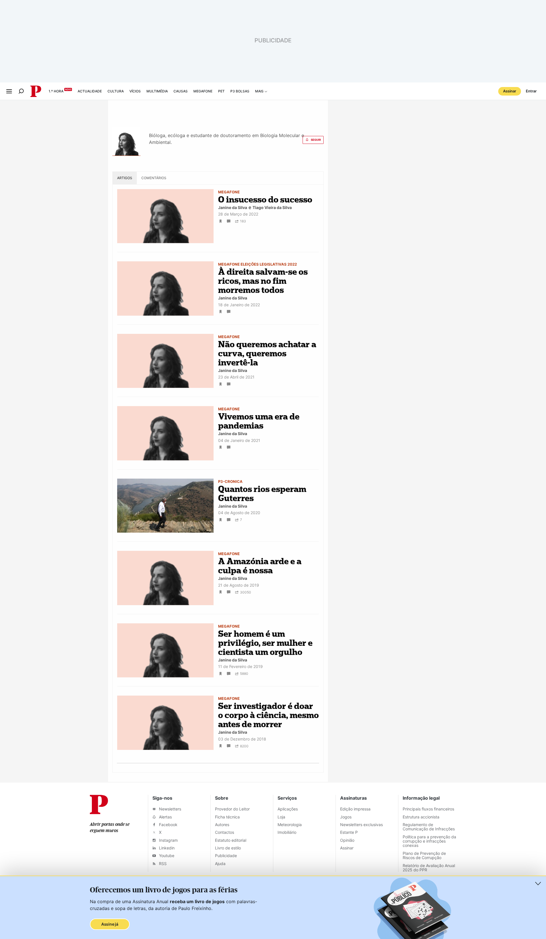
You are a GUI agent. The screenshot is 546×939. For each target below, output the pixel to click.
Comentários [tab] (153, 178)
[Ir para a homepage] (99, 812)
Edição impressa (355, 808)
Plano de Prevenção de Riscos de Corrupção (424, 855)
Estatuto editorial (230, 840)
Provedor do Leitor (232, 808)
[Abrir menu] (9, 91)
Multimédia (157, 91)
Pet (221, 91)
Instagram (168, 840)
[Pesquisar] (21, 91)
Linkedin (166, 847)
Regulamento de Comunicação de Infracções (429, 826)
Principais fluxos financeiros (428, 808)
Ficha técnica (227, 816)
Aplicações (288, 808)
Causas (180, 91)
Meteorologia (290, 824)
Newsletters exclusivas (361, 824)
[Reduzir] (538, 883)
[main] (273, 441)
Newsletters (169, 808)
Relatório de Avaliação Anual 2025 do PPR (429, 867)
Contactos (224, 832)
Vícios (135, 91)
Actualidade (90, 91)
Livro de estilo (228, 847)
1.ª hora (56, 91)
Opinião (347, 840)
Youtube (166, 855)
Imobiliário (287, 832)
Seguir (316, 139)
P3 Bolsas (239, 91)
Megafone (202, 91)
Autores (222, 824)
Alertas (165, 816)
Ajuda (220, 863)
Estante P (349, 832)
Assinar (509, 91)
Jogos (345, 816)
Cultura (115, 91)
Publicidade (226, 855)
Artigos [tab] (124, 178)
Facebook (167, 824)
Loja (281, 816)
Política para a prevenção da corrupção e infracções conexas (429, 841)
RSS (162, 863)
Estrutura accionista (421, 816)
